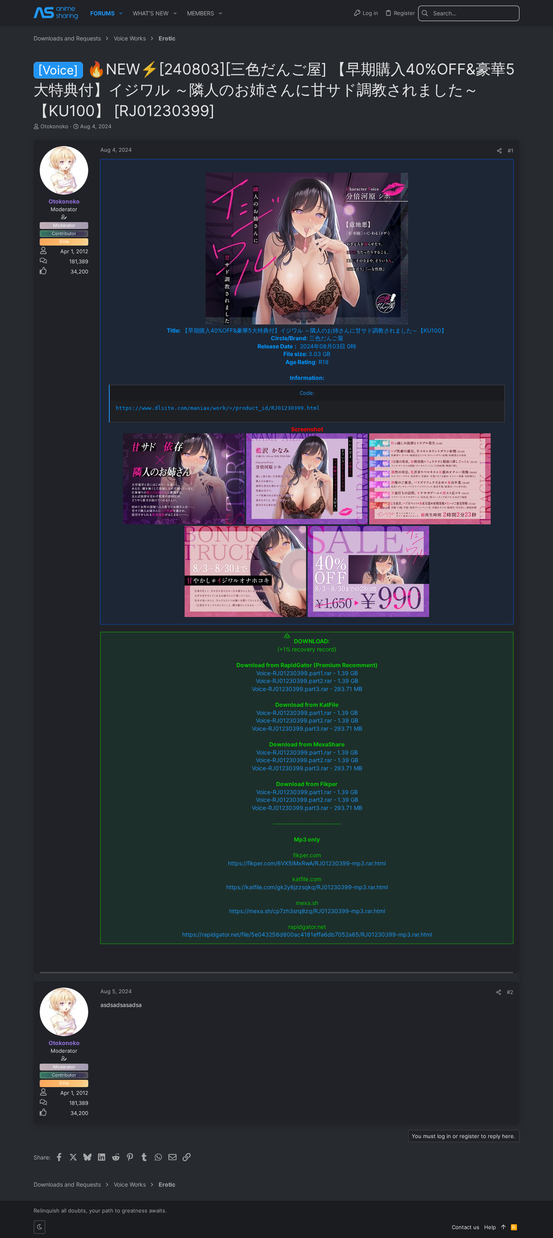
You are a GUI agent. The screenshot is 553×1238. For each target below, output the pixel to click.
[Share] (499, 151)
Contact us (465, 1227)
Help (490, 1227)
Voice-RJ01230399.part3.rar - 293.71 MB (307, 688)
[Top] (503, 1227)
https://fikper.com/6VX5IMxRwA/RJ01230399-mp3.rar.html (307, 863)
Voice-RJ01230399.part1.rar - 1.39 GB (307, 673)
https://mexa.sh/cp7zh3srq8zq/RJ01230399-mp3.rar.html (307, 910)
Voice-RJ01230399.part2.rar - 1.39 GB (307, 680)
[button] (120, 13)
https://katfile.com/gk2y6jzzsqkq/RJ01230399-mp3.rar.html (307, 887)
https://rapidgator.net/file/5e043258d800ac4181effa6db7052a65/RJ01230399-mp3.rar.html (307, 934)
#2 (510, 992)
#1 (510, 150)
